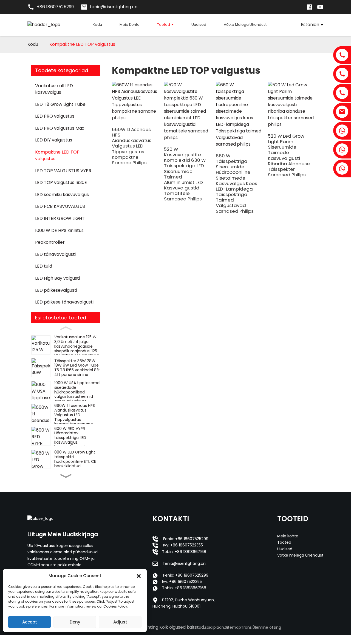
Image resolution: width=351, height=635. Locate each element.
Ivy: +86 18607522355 (183, 545)
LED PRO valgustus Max (59, 128)
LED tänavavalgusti (55, 254)
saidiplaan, (215, 627)
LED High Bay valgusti (57, 278)
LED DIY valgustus (53, 140)
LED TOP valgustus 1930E (61, 182)
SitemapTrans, (239, 627)
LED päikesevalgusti (56, 290)
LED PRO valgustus (54, 116)
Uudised (284, 549)
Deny (75, 622)
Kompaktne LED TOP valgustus (82, 44)
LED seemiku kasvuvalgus (62, 194)
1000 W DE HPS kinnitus (59, 230)
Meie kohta (287, 536)
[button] (138, 576)
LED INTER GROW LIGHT (60, 218)
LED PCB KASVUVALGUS (60, 206)
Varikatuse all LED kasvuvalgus (54, 89)
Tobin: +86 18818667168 (184, 551)
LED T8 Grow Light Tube (60, 104)
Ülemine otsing (267, 627)
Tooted (284, 542)
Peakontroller (50, 242)
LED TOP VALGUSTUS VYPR (63, 171)
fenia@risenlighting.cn (184, 563)
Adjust (120, 622)
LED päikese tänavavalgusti (64, 302)
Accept (29, 622)
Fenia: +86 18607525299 (185, 539)
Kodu (32, 44)
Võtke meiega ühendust (300, 555)
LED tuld (43, 266)
